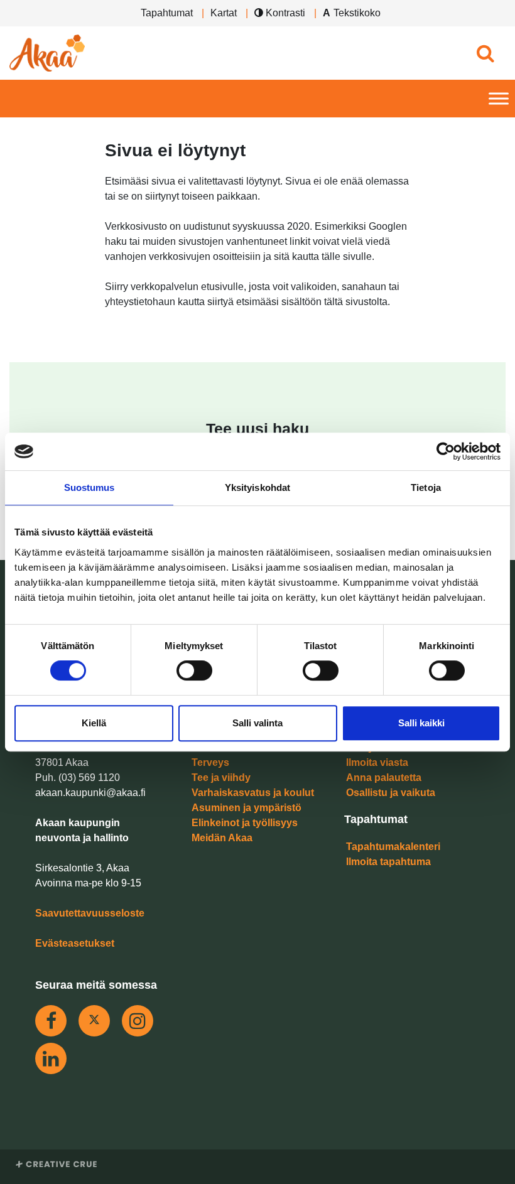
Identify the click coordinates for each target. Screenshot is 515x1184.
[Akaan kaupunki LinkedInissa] (51, 1058)
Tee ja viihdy (221, 777)
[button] (485, 53)
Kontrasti (284, 13)
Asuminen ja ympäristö (246, 807)
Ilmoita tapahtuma (388, 861)
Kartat (223, 13)
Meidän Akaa (222, 837)
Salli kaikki (421, 723)
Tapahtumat (167, 13)
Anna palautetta (383, 777)
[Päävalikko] (499, 99)
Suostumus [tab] (89, 487)
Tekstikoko (357, 13)
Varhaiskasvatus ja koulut (253, 792)
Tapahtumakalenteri (393, 846)
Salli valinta (257, 723)
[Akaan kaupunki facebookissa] (51, 1020)
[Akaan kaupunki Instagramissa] (137, 1020)
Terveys (210, 762)
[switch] (194, 670)
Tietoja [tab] (426, 487)
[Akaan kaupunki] (47, 53)
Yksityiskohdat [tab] (257, 487)
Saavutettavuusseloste (89, 913)
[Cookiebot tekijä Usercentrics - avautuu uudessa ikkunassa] (446, 451)
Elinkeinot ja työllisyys (245, 822)
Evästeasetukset (74, 943)
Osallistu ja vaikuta (390, 792)
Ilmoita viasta (377, 762)
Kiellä (94, 723)
